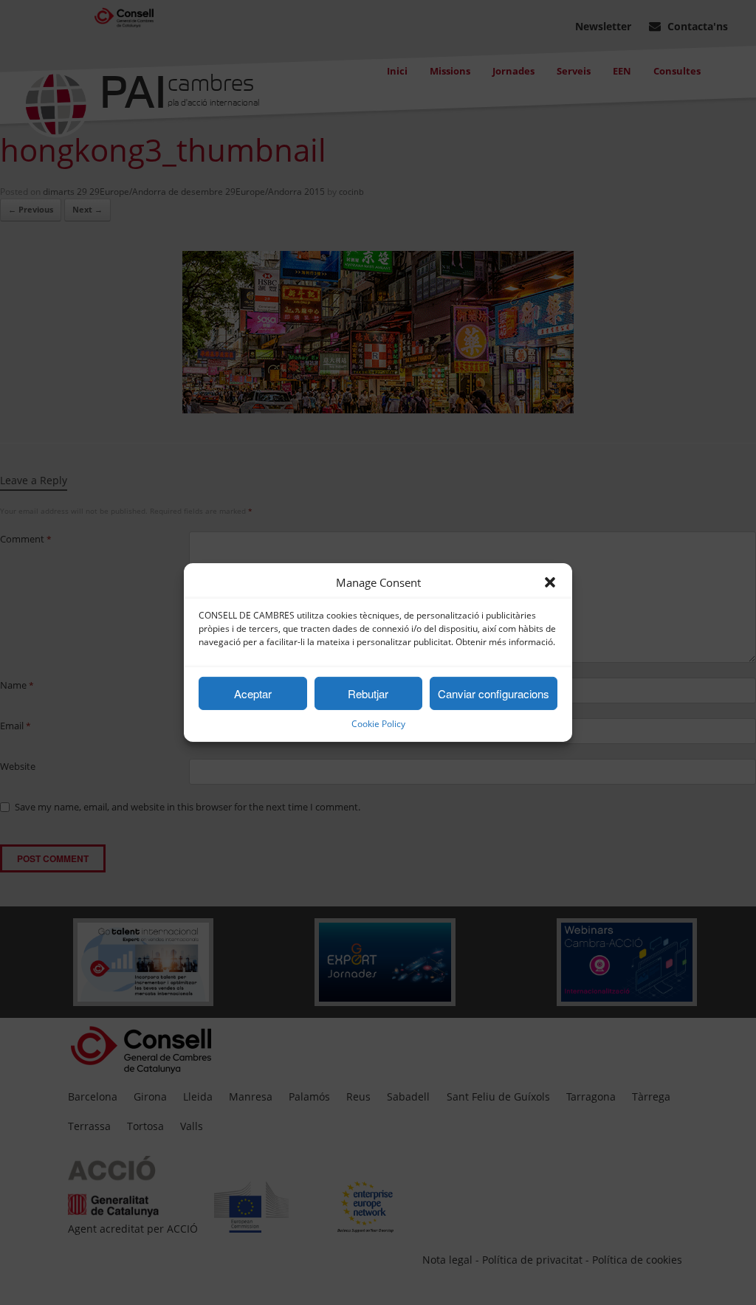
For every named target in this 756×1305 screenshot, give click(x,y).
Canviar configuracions (493, 693)
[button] (550, 582)
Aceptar (253, 693)
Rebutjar (368, 693)
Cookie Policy (378, 723)
